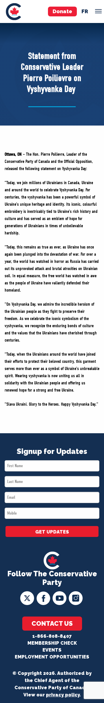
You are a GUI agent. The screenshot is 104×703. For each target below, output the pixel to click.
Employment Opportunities (52, 657)
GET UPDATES (52, 532)
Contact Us (52, 623)
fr (84, 11)
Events (52, 650)
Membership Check (52, 643)
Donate (62, 11)
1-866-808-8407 (52, 636)
